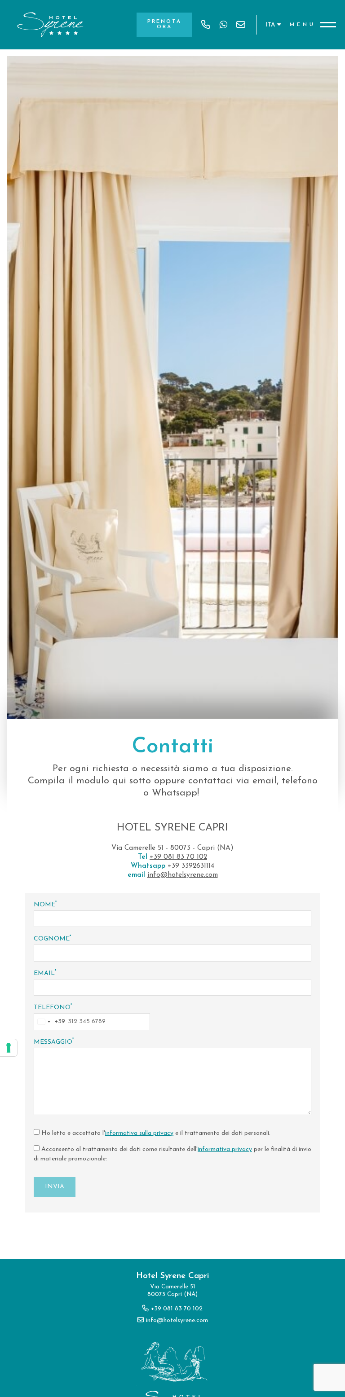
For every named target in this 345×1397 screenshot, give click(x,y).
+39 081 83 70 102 (205, 24)
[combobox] (49, 1021)
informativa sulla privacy (139, 1133)
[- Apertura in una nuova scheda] (223, 24)
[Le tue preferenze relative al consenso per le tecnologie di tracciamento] (8, 1047)
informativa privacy (225, 1149)
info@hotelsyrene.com (240, 24)
